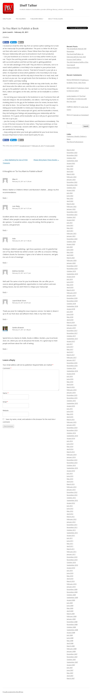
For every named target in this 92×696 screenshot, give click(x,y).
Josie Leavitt (50, 146)
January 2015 (71, 425)
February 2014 (71, 455)
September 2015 (72, 403)
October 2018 (71, 304)
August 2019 (71, 277)
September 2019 (72, 274)
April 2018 (70, 320)
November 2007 (72, 657)
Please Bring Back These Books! (46, 160)
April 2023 (70, 171)
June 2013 (70, 476)
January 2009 (71, 619)
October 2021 (71, 217)
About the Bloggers (55, 19)
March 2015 (70, 419)
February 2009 (71, 616)
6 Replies (6, 37)
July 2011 (70, 538)
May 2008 (70, 641)
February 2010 (71, 584)
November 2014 (72, 430)
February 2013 (71, 487)
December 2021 (72, 212)
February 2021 (71, 233)
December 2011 (72, 525)
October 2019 (71, 271)
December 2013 (72, 460)
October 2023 (71, 158)
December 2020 (72, 239)
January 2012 (71, 522)
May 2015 (70, 414)
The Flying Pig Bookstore (75, 142)
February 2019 (71, 293)
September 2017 (72, 339)
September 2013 (72, 468)
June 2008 (70, 638)
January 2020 (71, 263)
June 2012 (70, 508)
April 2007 (70, 676)
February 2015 (71, 422)
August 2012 (71, 503)
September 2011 (72, 533)
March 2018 (70, 322)
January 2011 (71, 554)
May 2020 (70, 252)
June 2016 (70, 379)
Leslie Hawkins (72, 96)
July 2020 (70, 247)
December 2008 (72, 622)
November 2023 (72, 155)
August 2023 (71, 163)
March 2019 (70, 290)
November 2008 (72, 624)
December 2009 (72, 589)
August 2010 (71, 568)
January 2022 (71, 209)
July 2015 (70, 409)
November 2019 (72, 269)
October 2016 (71, 368)
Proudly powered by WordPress (13, 692)
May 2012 (70, 511)
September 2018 (72, 306)
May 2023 (70, 169)
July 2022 (70, 193)
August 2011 (71, 535)
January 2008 (71, 651)
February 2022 (71, 206)
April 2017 (70, 352)
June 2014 (70, 444)
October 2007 (71, 659)
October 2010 (71, 562)
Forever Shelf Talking (74, 59)
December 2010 (72, 557)
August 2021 (71, 220)
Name (6, 393)
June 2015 (70, 411)
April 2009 (70, 611)
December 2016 (72, 363)
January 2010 (71, 587)
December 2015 (72, 395)
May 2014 (70, 446)
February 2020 (71, 260)
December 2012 (72, 492)
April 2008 (70, 643)
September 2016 (72, 371)
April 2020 (70, 255)
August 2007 (71, 665)
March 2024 (70, 150)
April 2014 (70, 449)
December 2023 (72, 153)
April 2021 (70, 231)
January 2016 (71, 393)
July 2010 (70, 570)
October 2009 (71, 595)
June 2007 (70, 670)
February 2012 (71, 519)
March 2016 (70, 387)
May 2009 (70, 608)
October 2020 (71, 242)
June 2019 (70, 282)
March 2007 (70, 678)
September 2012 (72, 500)
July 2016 (70, 376)
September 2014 (72, 436)
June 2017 (70, 347)
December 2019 (72, 266)
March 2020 (70, 258)
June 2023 (70, 166)
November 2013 (72, 463)
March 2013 (70, 484)
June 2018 (70, 314)
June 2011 (70, 541)
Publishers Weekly (37, 19)
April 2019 (70, 287)
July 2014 (70, 441)
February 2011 (71, 552)
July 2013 (70, 473)
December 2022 (72, 182)
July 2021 (70, 223)
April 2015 (70, 417)
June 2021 (70, 225)
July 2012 (70, 506)
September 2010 (72, 565)
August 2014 (71, 438)
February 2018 (71, 325)
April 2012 (70, 514)
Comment (7, 368)
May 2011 (70, 544)
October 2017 (71, 336)
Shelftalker (7, 19)
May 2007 (70, 673)
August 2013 (71, 471)
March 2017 (70, 355)
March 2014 (70, 452)
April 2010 (70, 579)
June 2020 (70, 250)
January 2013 (71, 490)
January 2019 (71, 295)
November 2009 (72, 592)
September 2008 (72, 630)
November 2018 (72, 301)
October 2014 (71, 433)
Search (69, 123)
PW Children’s (21, 19)
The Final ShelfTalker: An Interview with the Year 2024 (77, 98)
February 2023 (71, 177)
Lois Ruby (16, 206)
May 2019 (70, 285)
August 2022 (71, 190)
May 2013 (70, 479)
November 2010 (72, 560)
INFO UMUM (71, 88)
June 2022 (70, 196)
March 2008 (70, 646)
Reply (5, 198)
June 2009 (70, 606)
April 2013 (70, 482)
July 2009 (70, 603)
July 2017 (70, 344)
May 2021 (70, 228)
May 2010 (70, 576)
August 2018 (71, 309)
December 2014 (72, 428)
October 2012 (71, 498)
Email (5, 402)
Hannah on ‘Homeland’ (81, 115)
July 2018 (70, 312)
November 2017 (72, 333)
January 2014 (71, 457)
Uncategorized (25, 146)
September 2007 (72, 662)
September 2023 (72, 161)
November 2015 (72, 398)
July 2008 (70, 635)
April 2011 (70, 546)
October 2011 (71, 530)
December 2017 (72, 331)
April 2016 (70, 384)
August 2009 (71, 600)
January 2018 (71, 328)
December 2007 (72, 654)
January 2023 (71, 180)
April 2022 (70, 201)
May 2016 (70, 382)
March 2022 (70, 204)
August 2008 (71, 633)
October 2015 (71, 401)
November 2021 (72, 215)
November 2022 (72, 185)
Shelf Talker (28, 5)
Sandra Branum (18, 327)
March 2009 (70, 614)
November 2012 (72, 495)
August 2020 (71, 244)
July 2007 (70, 668)
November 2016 (72, 366)
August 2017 (71, 341)
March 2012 (70, 517)
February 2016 (71, 390)
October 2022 (71, 188)
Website (6, 410)
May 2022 (70, 198)
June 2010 (70, 573)
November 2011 (72, 527)
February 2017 (71, 357)
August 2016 (71, 374)
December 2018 (72, 298)
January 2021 (71, 236)
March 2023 (70, 174)
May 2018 (70, 317)
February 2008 (71, 649)
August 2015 (71, 406)
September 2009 (72, 597)
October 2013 (71, 465)
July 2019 (70, 279)
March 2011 (70, 549)
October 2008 (71, 627)
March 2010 (70, 581)
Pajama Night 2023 (73, 68)
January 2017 (71, 360)
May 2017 (70, 349)
